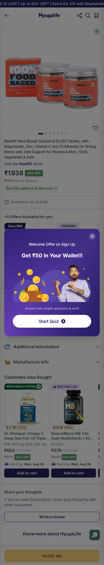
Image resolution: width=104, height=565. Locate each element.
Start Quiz (49, 321)
